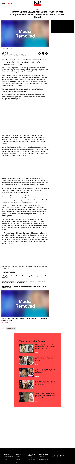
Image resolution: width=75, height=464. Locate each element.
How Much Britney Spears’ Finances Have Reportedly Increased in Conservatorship (24, 319)
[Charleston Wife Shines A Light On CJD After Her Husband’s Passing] (37, 360)
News (3, 3)
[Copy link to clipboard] (46, 53)
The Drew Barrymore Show (44, 461)
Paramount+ (42, 456)
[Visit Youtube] (60, 455)
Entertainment (5, 322)
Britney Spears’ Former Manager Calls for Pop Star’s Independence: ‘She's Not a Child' (24, 276)
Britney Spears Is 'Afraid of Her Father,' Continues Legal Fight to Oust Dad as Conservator (24, 287)
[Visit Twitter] (55, 455)
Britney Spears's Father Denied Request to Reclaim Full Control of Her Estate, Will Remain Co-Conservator (23, 281)
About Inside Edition (8, 456)
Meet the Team (7, 458)
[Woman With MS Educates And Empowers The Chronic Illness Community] (37, 372)
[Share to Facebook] (39, 53)
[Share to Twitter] (43, 53)
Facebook (18, 456)
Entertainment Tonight (44, 459)
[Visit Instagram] (57, 455)
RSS (17, 462)
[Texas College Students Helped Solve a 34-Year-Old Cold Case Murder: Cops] (37, 397)
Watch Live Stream (31, 459)
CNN (34, 188)
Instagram (26, 233)
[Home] (37, 3)
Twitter (17, 458)
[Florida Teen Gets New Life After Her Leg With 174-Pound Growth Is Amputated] (37, 384)
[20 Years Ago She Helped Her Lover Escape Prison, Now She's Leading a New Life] (37, 348)
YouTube (17, 461)
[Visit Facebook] (52, 455)
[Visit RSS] (63, 455)
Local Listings (30, 457)
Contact (6, 461)
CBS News (41, 458)
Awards (5, 459)
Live (10, 3)
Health (37, 364)
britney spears (11, 328)
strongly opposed (8, 137)
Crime (37, 352)
